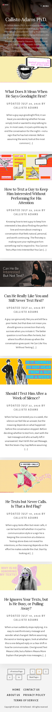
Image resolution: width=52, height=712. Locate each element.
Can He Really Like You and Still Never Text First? (26, 298)
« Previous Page (16, 672)
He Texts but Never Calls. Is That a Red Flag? (26, 504)
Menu (46, 6)
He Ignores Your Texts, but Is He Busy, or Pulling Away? (26, 604)
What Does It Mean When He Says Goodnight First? (26, 94)
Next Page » (34, 678)
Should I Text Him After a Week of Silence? (26, 395)
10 (20, 677)
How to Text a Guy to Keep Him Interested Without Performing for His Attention (26, 196)
